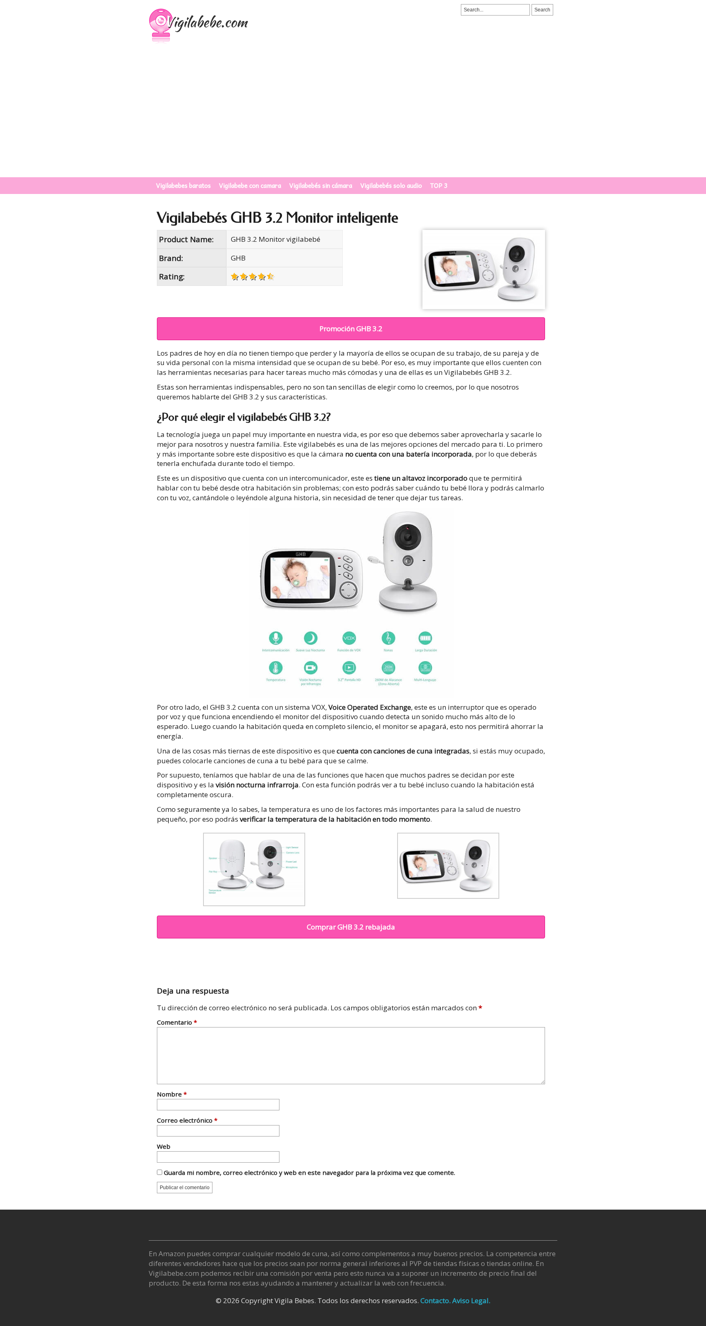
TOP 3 (439, 185)
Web (163, 1146)
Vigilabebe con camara (250, 185)
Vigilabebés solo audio (391, 185)
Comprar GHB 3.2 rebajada (351, 927)
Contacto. (435, 1300)
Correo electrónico (187, 1120)
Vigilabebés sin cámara (320, 185)
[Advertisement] (353, 116)
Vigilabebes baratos (183, 185)
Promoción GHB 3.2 (350, 328)
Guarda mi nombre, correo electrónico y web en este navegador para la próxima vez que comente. (309, 1173)
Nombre (172, 1094)
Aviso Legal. (471, 1300)
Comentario (177, 1022)
